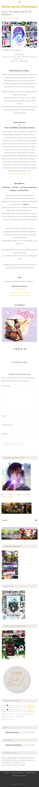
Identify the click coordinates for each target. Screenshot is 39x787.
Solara (5, 18)
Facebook (15, 494)
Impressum (6, 772)
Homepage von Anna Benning (19, 292)
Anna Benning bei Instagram (20, 295)
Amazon (23, 59)
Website (5, 434)
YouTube (6, 494)
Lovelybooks (6, 497)
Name (4, 416)
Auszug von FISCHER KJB (19, 174)
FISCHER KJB (19, 289)
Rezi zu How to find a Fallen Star (16, 716)
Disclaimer (23, 775)
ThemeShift (23, 784)
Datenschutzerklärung (17, 772)
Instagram (24, 494)
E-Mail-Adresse (8, 425)
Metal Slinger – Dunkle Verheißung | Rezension (20, 714)
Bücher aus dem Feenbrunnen (19, 6)
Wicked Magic (11, 719)
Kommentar (6, 386)
